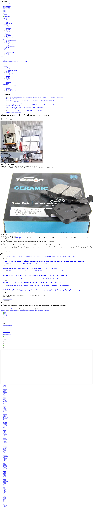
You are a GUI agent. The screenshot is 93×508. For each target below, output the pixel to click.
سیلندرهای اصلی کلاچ (10, 46)
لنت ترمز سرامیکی (39, 310)
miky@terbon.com (7, 6)
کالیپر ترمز (8, 31)
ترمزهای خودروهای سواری (13, 73)
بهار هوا (7, 36)
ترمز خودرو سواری (12, 68)
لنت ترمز (7, 25)
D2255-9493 (45, 246)
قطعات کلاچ (5, 38)
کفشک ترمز (8, 28)
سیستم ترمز (5, 24)
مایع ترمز (7, 34)
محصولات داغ (13, 308)
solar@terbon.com (6, 4)
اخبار (7, 22)
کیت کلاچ (7, 41)
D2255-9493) (19, 237)
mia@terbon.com (6, 7)
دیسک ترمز (8, 26)
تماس (4, 49)
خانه (4, 58)
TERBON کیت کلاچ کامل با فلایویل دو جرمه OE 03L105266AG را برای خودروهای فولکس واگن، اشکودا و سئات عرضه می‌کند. (34, 282)
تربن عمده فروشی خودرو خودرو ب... (13, 108)
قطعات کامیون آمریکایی (11, 40)
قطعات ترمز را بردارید (29, 310)
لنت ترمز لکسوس (4, 310)
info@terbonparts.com (7, 3)
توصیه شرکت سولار (10, 52)
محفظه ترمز (8, 35)
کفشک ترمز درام (21, 310)
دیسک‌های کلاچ (9, 43)
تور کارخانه (8, 19)
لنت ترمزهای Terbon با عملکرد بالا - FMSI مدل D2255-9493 (15, 61)
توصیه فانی (8, 53)
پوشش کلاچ (8, 42)
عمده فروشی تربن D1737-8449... (12, 101)
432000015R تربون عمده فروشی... (13, 105)
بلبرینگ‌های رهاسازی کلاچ (11, 44)
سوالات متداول (9, 23)
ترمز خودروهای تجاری (12, 70)
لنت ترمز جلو (46, 310)
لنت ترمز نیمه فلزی (13, 310)
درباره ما (5, 18)
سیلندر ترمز (8, 32)
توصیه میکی (8, 50)
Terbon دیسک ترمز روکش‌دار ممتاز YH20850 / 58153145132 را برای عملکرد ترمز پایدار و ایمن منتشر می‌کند (30, 268)
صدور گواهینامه (9, 20)
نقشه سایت (7, 308)
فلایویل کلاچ (8, 47)
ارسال (2, 307)
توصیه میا (8, 54)
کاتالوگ (4, 48)
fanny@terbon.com (7, 8)
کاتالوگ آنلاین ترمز (9, 37)
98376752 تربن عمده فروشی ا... (12, 98)
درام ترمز (8, 29)
